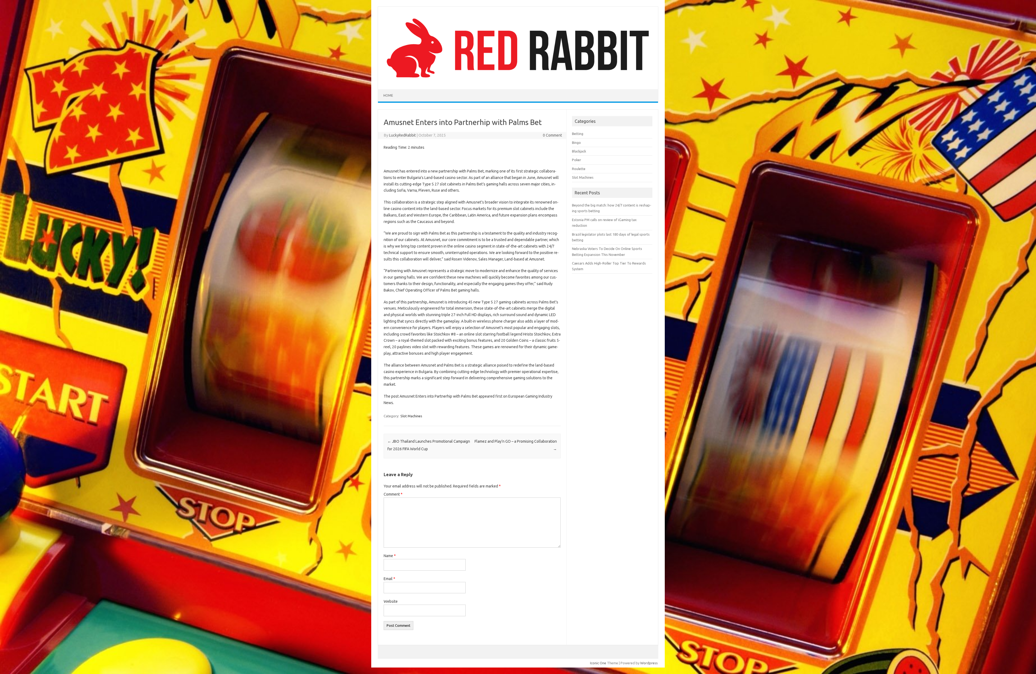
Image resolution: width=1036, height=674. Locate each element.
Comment (393, 494)
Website (391, 601)
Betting (577, 134)
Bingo (576, 142)
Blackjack (579, 151)
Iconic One (598, 663)
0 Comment (552, 135)
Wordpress (649, 663)
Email (389, 579)
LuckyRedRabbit (402, 135)
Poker (576, 160)
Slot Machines (411, 416)
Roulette (578, 169)
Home (388, 95)
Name (390, 556)
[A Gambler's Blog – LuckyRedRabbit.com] (518, 80)
